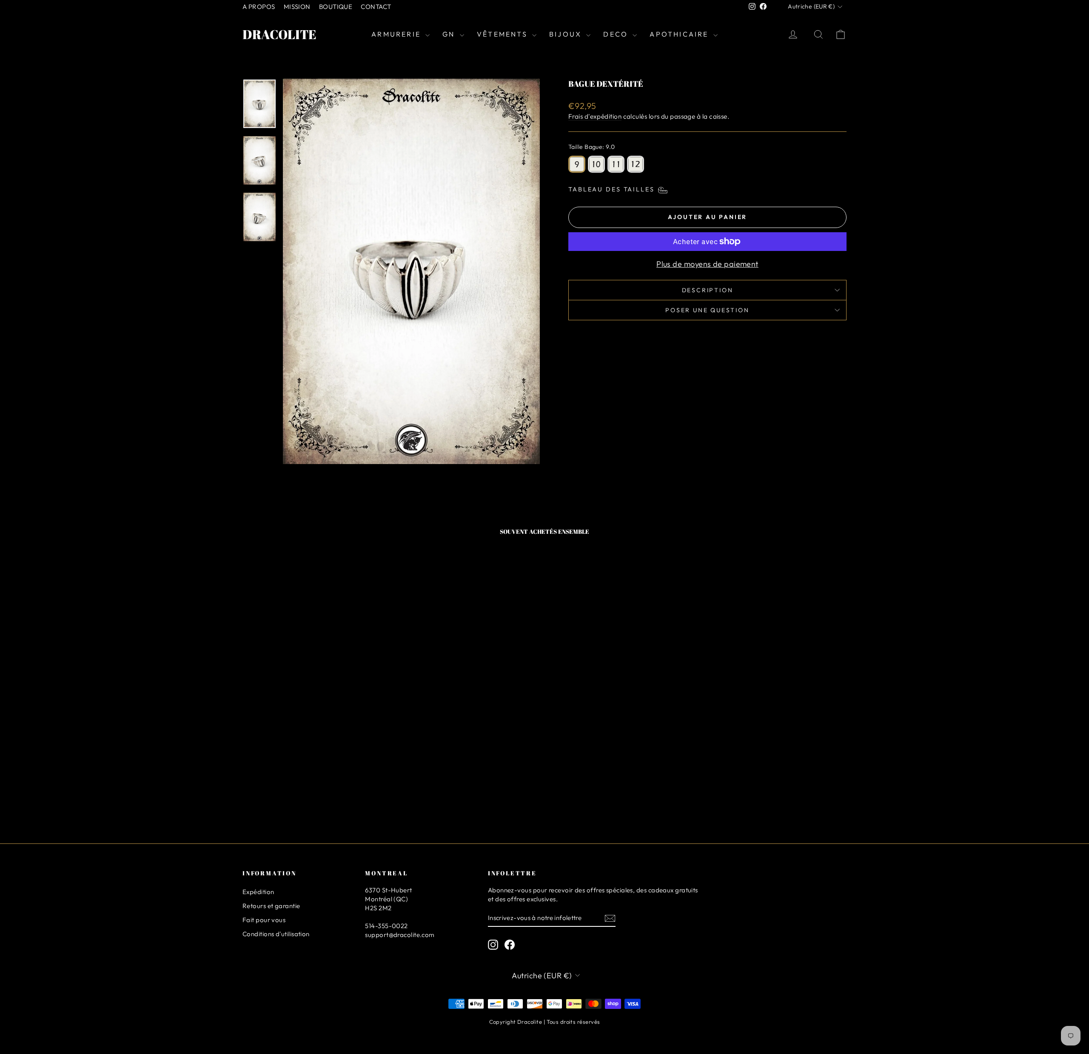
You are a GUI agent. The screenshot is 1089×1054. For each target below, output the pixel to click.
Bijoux (566, 34)
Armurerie (397, 34)
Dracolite (279, 34)
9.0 (576, 164)
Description (707, 290)
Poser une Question (707, 310)
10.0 (596, 164)
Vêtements (503, 34)
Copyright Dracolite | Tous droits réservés (544, 1021)
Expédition (258, 892)
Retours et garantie (271, 906)
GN (450, 34)
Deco (616, 34)
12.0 (635, 164)
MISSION (297, 7)
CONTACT (376, 7)
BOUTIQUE (336, 7)
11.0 (615, 164)
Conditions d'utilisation (276, 934)
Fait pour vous (263, 920)
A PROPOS (258, 7)
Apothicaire (680, 34)
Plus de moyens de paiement (707, 264)
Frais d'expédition (594, 116)
